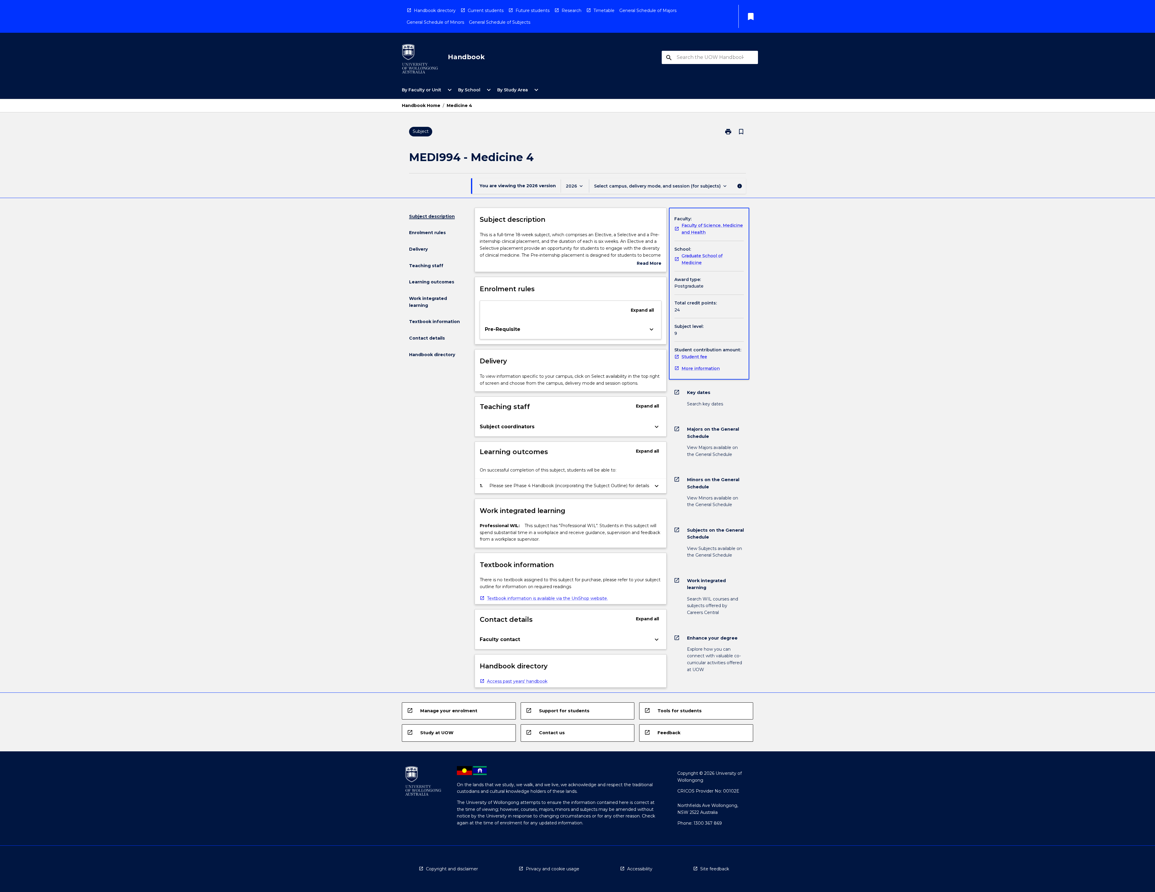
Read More (649, 264)
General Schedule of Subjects (499, 22)
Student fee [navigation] (694, 356)
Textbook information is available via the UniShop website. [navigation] (547, 598)
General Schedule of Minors (435, 22)
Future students (533, 10)
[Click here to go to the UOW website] (420, 60)
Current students (486, 10)
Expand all (642, 310)
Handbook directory (435, 10)
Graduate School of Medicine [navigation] (702, 259)
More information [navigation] (701, 368)
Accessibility (639, 869)
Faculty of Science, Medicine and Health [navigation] (712, 229)
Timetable (603, 10)
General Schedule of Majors (647, 10)
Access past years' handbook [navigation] (517, 681)
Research (571, 10)
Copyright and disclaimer (452, 869)
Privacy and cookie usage (552, 869)
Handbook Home (421, 105)
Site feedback (714, 869)
